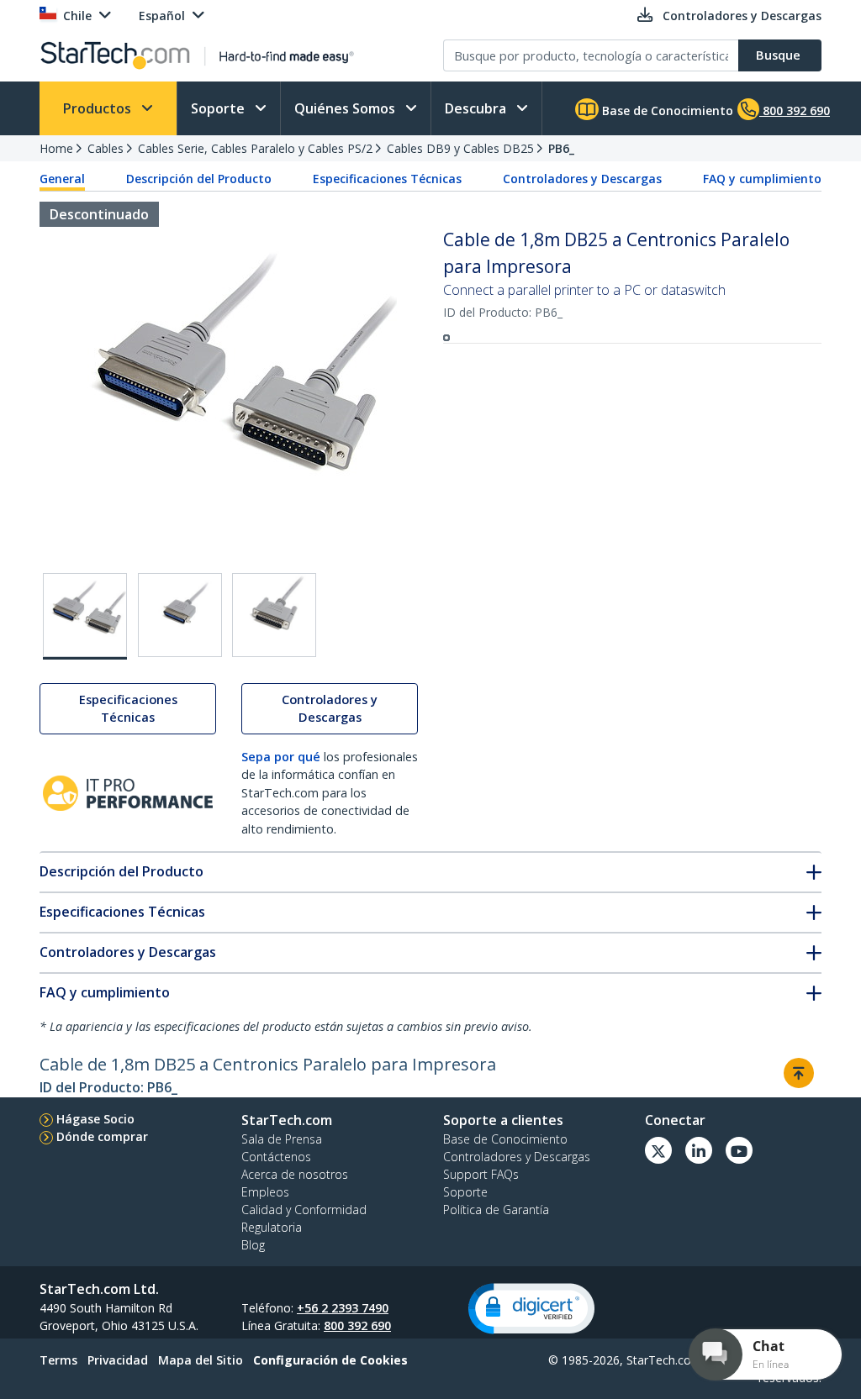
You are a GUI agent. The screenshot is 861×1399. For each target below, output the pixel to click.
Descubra (477, 108)
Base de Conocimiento (666, 110)
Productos (99, 108)
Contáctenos (276, 1157)
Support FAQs (481, 1174)
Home (56, 148)
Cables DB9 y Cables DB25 (460, 148)
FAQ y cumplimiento (762, 179)
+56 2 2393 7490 (342, 1308)
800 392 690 (357, 1325)
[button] (531, 1309)
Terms (58, 1360)
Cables (105, 148)
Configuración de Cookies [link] (330, 1360)
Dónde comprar (102, 1136)
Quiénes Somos (346, 108)
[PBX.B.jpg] (180, 615)
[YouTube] (739, 1150)
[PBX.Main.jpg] (85, 616)
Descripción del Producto (199, 179)
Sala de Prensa (281, 1139)
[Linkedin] (698, 1150)
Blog (253, 1245)
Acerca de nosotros (294, 1174)
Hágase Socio (95, 1119)
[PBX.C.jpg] (274, 615)
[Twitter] (658, 1150)
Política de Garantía (496, 1210)
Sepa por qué (280, 757)
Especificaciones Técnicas (387, 179)
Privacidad (117, 1360)
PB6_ (561, 148)
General (62, 179)
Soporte (219, 108)
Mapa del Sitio (200, 1360)
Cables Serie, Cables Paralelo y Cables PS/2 (255, 148)
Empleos (265, 1192)
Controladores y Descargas (582, 179)
